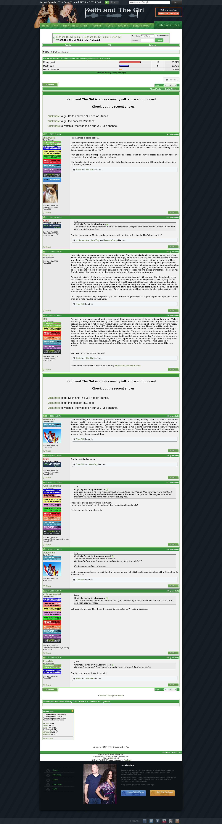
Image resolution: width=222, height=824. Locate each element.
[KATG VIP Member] (52, 179)
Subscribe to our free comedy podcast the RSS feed (162, 793)
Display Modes (170, 89)
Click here (54, 116)
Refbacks (46, 734)
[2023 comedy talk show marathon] (52, 145)
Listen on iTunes (168, 25)
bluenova (48, 255)
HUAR (55, 789)
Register (68, 45)
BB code (46, 724)
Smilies (45, 725)
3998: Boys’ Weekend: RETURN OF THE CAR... (80, 2)
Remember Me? (163, 36)
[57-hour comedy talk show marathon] (52, 167)
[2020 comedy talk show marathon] (52, 154)
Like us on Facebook (144, 821)
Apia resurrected (52, 486)
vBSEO (112, 758)
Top (180, 752)
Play (112, 2)
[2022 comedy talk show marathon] (52, 149)
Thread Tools (155, 89)
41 (173, 80)
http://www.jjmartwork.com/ (128, 365)
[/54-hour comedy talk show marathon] (52, 177)
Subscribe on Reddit (170, 821)
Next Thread (117, 696)
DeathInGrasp (111, 240)
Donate (55, 779)
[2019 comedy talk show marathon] (52, 507)
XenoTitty (94, 240)
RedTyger (127, 760)
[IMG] (45, 727)
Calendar (152, 45)
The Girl (89, 169)
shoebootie (49, 137)
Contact (55, 770)
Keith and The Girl (169, 752)
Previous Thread (106, 696)
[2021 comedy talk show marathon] (52, 498)
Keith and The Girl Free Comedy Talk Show (114, 13)
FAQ (109, 45)
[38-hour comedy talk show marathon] (52, 172)
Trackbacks (47, 731)
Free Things (57, 784)
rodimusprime (82, 240)
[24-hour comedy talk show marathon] (52, 158)
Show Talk (117, 36)
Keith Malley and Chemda (57, 15)
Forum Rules (48, 738)
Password (135, 40)
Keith (78, 169)
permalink (174, 134)
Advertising (57, 775)
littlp (45, 319)
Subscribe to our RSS (177, 821)
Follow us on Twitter (151, 821)
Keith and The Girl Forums (69, 36)
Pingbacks (47, 733)
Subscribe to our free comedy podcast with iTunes (133, 793)
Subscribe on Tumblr (157, 821)
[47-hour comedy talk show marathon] (52, 340)
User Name (136, 36)
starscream (49, 419)
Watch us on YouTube (164, 821)
